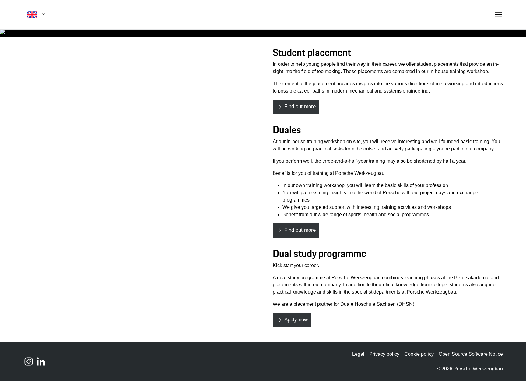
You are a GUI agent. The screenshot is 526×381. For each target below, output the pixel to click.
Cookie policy (419, 354)
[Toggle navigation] (489, 14)
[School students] (263, 33)
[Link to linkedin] (40, 361)
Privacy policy (384, 354)
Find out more (300, 106)
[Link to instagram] (28, 361)
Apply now (296, 320)
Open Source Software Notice (471, 354)
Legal (358, 354)
